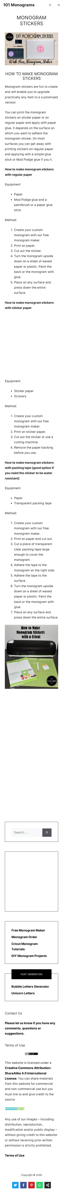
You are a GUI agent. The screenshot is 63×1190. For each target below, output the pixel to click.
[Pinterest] (31, 1185)
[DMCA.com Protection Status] (15, 1109)
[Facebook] (23, 1185)
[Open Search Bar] (50, 5)
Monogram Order (24, 937)
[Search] (47, 832)
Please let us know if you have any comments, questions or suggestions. (30, 1028)
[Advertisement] (31, 347)
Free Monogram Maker (28, 930)
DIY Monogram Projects (29, 956)
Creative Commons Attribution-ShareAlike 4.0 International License (28, 1073)
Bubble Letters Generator (30, 986)
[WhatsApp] (39, 1185)
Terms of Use (14, 1155)
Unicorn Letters (23, 993)
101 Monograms (19, 4)
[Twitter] (15, 1185)
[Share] (47, 1185)
